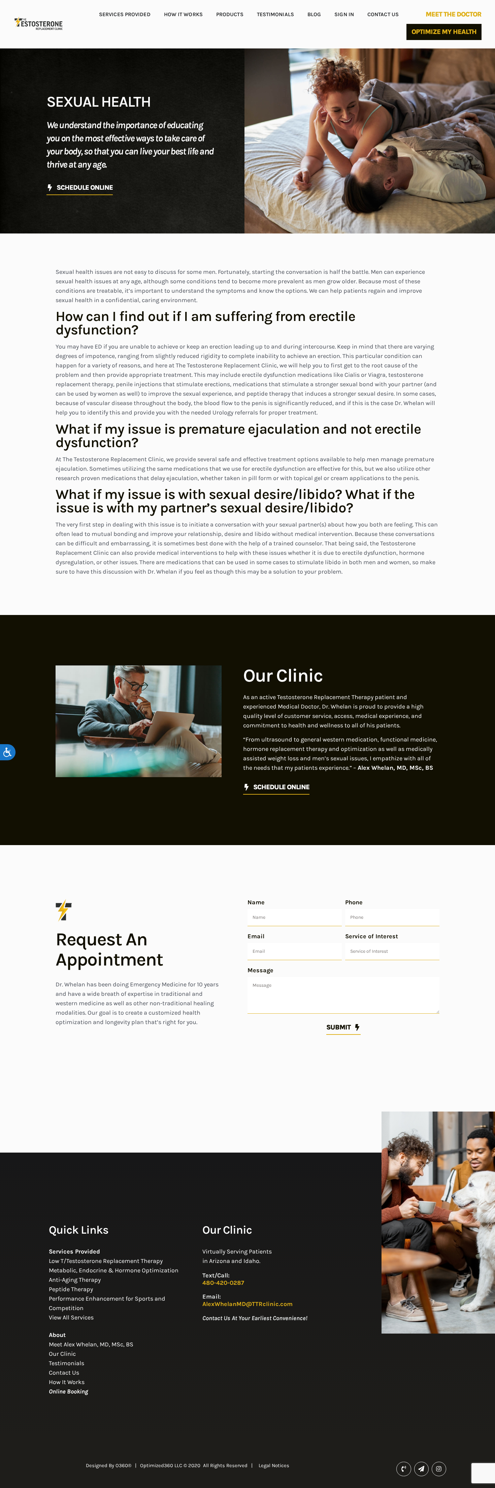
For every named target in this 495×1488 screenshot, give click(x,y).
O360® (123, 1465)
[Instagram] (439, 1469)
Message (260, 970)
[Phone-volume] (403, 1469)
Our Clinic (62, 1353)
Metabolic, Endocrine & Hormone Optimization (113, 1270)
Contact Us (383, 14)
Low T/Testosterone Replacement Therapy (106, 1261)
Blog (314, 14)
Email (256, 936)
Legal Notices (274, 1465)
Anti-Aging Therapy (75, 1279)
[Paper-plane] (421, 1469)
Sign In (344, 14)
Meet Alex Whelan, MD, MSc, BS (91, 1344)
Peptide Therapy (71, 1289)
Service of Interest (371, 936)
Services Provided (125, 14)
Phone (354, 902)
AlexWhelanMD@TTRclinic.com (247, 1304)
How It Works (183, 14)
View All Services (71, 1317)
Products (229, 14)
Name (256, 902)
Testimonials (275, 14)
